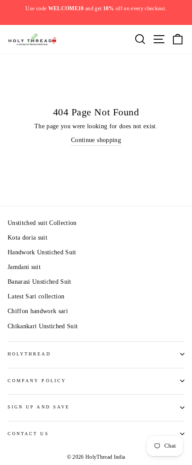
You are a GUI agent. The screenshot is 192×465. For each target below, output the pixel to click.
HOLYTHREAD (29, 353)
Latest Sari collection (36, 296)
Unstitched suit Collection (42, 223)
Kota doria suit (27, 237)
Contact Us (28, 433)
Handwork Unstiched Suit (42, 252)
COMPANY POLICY (37, 380)
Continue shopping (96, 140)
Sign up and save (39, 406)
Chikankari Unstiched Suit (43, 326)
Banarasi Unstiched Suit (39, 281)
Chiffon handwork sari (38, 311)
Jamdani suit (24, 267)
